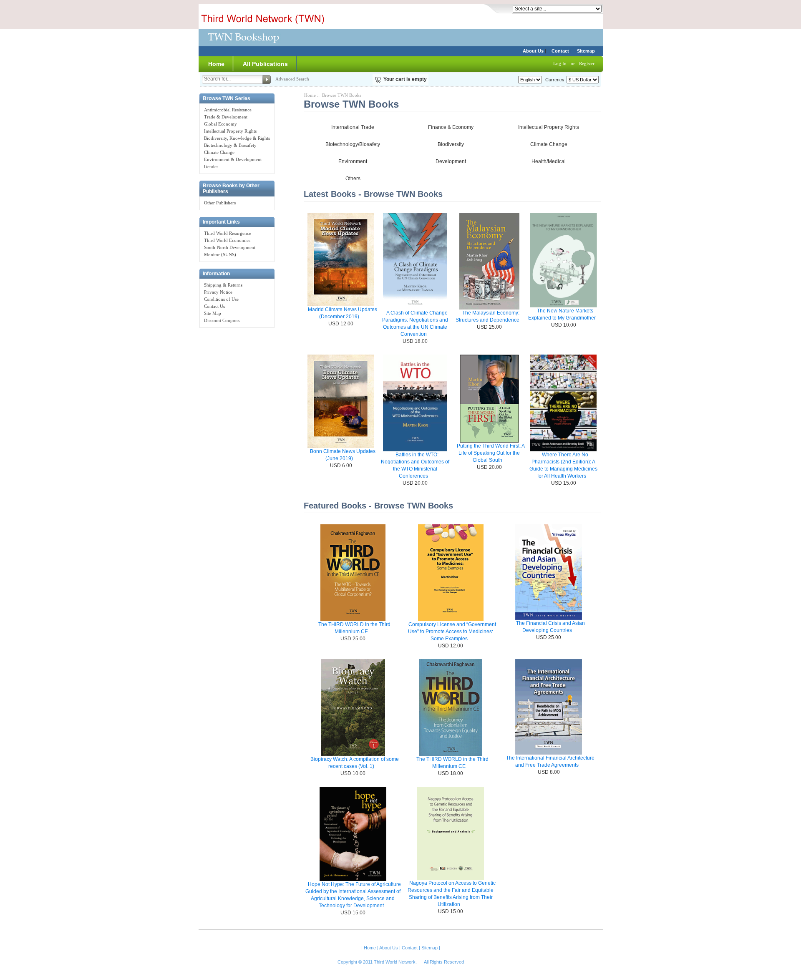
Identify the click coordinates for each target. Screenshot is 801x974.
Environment (352, 161)
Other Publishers (220, 202)
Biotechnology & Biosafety (230, 145)
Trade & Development (225, 116)
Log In (560, 63)
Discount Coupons (221, 320)
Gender (211, 166)
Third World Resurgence (227, 233)
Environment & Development (233, 159)
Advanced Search (292, 78)
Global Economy (220, 123)
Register (586, 63)
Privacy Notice (218, 291)
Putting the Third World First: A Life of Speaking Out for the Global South (491, 453)
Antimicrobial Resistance (228, 109)
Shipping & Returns (223, 284)
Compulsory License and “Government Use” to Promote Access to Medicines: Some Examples (452, 631)
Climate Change (219, 152)
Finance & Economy (451, 127)
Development (451, 161)
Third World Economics (227, 240)
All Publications (265, 63)
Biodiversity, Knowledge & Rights (237, 138)
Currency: (554, 79)
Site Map (212, 313)
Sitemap (586, 50)
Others (352, 178)
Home (216, 63)
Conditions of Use (221, 299)
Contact (560, 50)
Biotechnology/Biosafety (352, 144)
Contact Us (214, 306)
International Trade (352, 127)
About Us (533, 50)
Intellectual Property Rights (230, 130)
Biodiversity (451, 144)
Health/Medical (548, 161)
